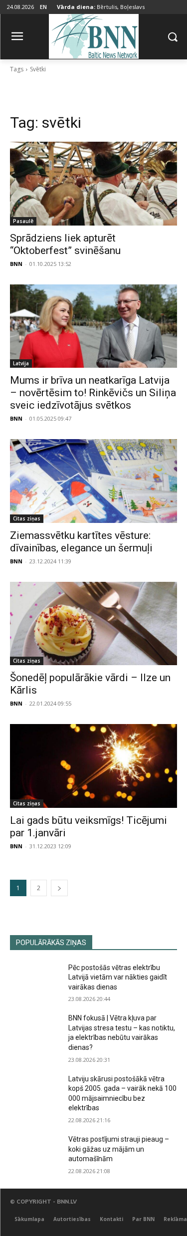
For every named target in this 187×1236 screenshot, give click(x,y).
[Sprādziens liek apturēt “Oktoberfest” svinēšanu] (93, 184)
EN (43, 6)
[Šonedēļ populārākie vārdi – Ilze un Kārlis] (93, 624)
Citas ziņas (26, 518)
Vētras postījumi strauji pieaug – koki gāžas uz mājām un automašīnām (118, 1149)
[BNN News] (93, 34)
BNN (16, 263)
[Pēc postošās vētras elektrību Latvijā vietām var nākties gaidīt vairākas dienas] (35, 980)
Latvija (21, 363)
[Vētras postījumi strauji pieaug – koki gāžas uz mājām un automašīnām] (35, 1152)
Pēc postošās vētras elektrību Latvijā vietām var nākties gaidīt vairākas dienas (117, 977)
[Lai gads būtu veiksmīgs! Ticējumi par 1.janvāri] (93, 766)
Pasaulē (23, 221)
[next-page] (59, 888)
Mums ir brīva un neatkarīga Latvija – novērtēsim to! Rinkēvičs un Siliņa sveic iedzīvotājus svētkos (93, 392)
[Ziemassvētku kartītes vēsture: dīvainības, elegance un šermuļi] (93, 481)
